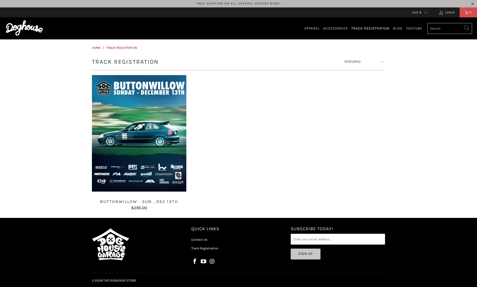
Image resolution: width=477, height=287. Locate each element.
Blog (397, 28)
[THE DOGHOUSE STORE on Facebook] (195, 261)
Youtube (414, 28)
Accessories (335, 28)
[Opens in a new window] (203, 261)
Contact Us (199, 239)
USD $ (417, 12)
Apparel (312, 28)
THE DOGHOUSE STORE (119, 280)
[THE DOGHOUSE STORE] (24, 28)
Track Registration (370, 28)
